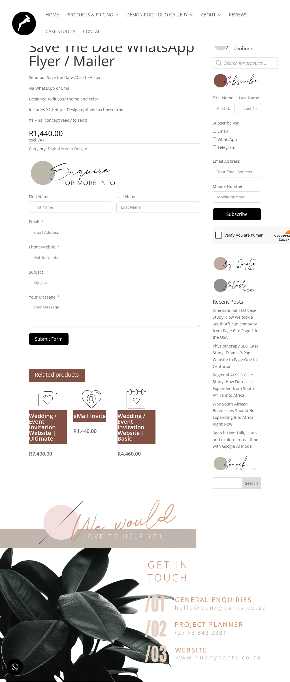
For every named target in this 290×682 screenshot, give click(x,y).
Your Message (42, 297)
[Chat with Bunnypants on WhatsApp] (15, 667)
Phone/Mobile (42, 247)
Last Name (126, 196)
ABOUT (208, 15)
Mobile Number (228, 186)
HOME (52, 15)
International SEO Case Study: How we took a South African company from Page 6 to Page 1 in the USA (236, 324)
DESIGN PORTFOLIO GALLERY (157, 15)
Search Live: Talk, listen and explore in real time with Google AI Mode (235, 439)
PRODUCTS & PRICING (89, 15)
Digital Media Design (67, 148)
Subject (36, 272)
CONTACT (93, 32)
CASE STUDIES (61, 32)
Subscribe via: (226, 123)
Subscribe (237, 214)
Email (34, 221)
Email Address (226, 161)
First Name (39, 196)
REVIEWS (238, 15)
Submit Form (49, 339)
